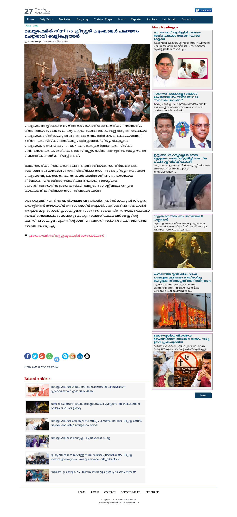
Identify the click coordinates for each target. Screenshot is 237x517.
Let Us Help (169, 19)
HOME (82, 492)
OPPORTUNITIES (131, 492)
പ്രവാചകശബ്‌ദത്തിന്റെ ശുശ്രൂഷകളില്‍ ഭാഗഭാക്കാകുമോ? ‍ (67, 236)
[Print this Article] (87, 356)
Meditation (65, 19)
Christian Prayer (103, 19)
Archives (152, 19)
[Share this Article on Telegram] (57, 356)
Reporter (136, 19)
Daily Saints (47, 19)
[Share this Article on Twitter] (35, 356)
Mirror (121, 19)
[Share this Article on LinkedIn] (80, 356)
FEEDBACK (152, 492)
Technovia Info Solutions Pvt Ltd (124, 502)
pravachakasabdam (127, 500)
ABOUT (95, 492)
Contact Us (188, 19)
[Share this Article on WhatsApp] (49, 356)
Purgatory (82, 19)
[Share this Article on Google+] (42, 356)
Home (30, 19)
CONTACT (110, 492)
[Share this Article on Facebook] (27, 356)
